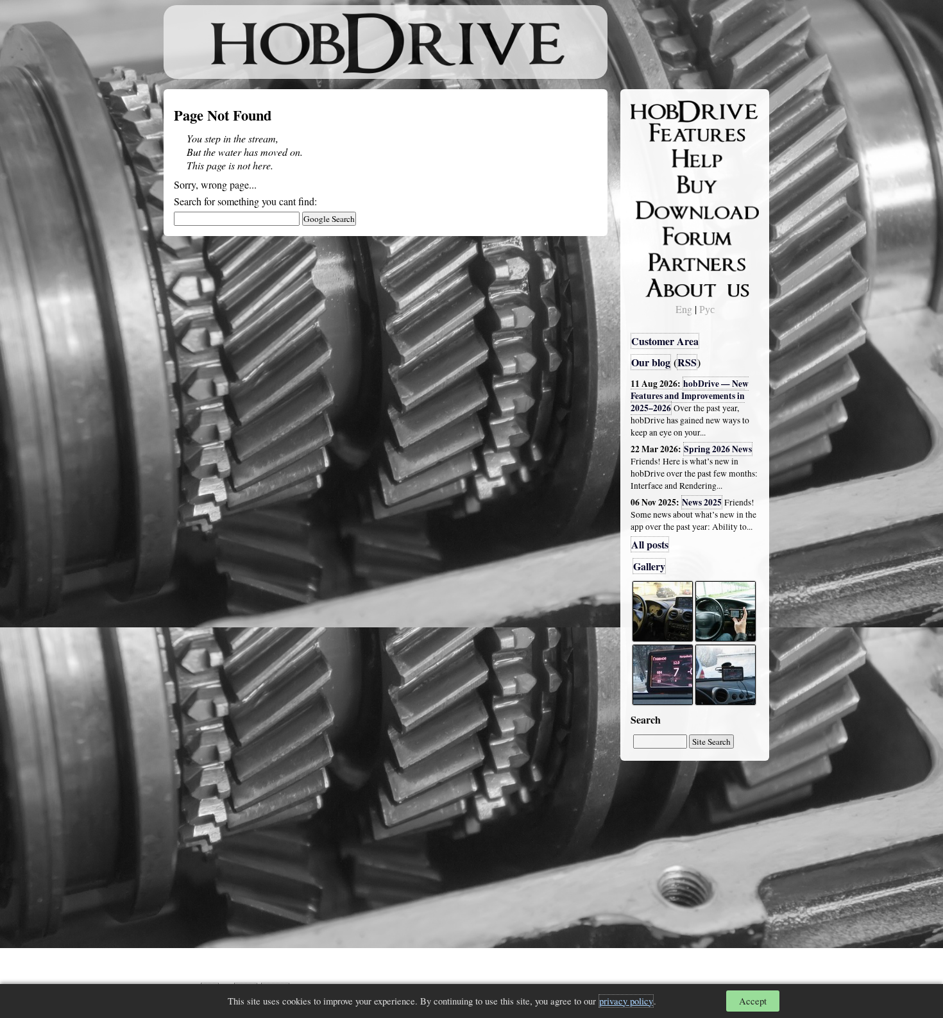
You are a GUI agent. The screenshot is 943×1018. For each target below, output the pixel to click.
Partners (657, 259)
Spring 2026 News (718, 449)
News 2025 (702, 502)
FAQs (651, 157)
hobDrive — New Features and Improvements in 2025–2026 (690, 395)
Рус (707, 309)
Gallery (649, 566)
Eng (683, 309)
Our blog (650, 362)
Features (657, 132)
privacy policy (626, 1001)
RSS (687, 362)
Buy (648, 183)
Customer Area (665, 341)
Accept (753, 1001)
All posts (649, 544)
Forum (653, 234)
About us (659, 285)
